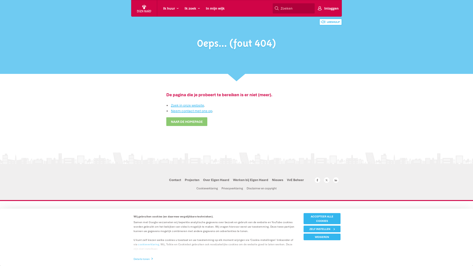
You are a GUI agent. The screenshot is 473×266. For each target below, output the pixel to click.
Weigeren (322, 237)
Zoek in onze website (187, 105)
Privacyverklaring (232, 188)
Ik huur (169, 8)
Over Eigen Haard (216, 180)
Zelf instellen (319, 229)
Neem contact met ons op (191, 110)
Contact (175, 180)
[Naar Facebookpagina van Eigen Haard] (317, 180)
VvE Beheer (295, 180)
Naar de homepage (187, 122)
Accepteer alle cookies (322, 219)
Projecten (192, 180)
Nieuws (277, 180)
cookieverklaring (148, 244)
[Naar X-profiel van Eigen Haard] (326, 180)
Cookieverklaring (207, 188)
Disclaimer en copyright (262, 188)
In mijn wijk (215, 8)
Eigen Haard (144, 8)
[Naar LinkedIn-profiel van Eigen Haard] (336, 180)
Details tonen (142, 258)
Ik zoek (190, 8)
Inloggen (331, 8)
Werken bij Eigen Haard (250, 180)
